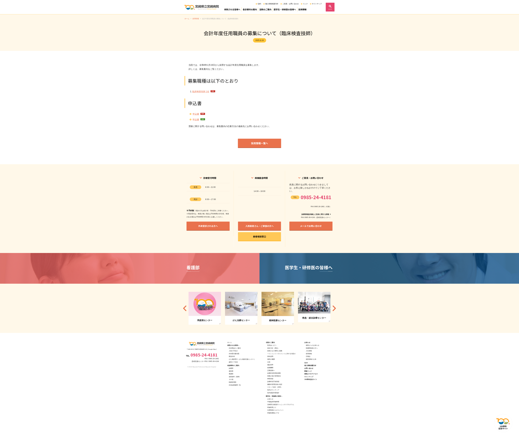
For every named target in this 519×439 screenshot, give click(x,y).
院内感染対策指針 (273, 393)
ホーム (229, 342)
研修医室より (271, 407)
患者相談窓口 (259, 236)
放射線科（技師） (235, 376)
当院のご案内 (265, 9)
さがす (330, 9)
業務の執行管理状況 (274, 376)
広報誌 (308, 356)
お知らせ (270, 399)
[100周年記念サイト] (503, 423)
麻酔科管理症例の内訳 (274, 384)
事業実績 (270, 378)
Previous (184, 308)
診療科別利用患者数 (274, 373)
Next (334, 308)
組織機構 (270, 367)
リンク (305, 4)
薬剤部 (231, 371)
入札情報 (309, 351)
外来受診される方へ (208, 226)
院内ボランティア (273, 390)
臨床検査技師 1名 (200, 91)
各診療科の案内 (250, 9)
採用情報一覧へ (259, 143)
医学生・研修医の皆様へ (285, 9)
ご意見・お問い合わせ (290, 4)
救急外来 (232, 356)
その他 (231, 379)
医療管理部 (232, 382)
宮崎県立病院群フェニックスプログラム (280, 404)
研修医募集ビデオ (273, 413)
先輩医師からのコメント (275, 410)
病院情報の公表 (311, 359)
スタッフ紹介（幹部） (274, 387)
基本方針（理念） (273, 348)
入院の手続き (233, 351)
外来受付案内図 (234, 353)
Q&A (259, 4)
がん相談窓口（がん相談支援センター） (242, 359)
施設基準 (270, 365)
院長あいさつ (271, 345)
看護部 (231, 374)
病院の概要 (271, 359)
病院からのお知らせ (312, 345)
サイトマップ (317, 4)
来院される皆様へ (232, 9)
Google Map (212, 349)
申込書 (196, 114)
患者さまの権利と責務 (274, 351)
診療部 (231, 368)
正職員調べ (271, 370)
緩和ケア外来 (233, 362)
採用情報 (302, 9)
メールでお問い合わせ (311, 226)
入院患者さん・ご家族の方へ (259, 226)
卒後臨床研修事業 (273, 401)
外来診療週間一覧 (235, 385)
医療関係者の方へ (312, 348)
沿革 (268, 362)
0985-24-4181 (316, 197)
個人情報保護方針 (271, 4)
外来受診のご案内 (235, 348)
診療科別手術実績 (273, 381)
